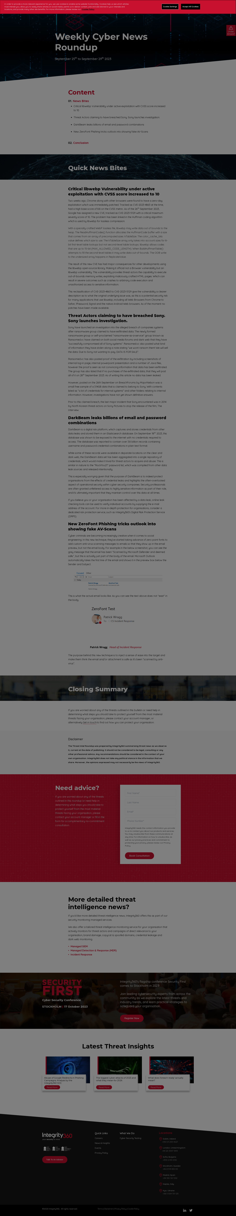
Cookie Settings (170, 6)
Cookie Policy (88, 9)
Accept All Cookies (190, 6)
